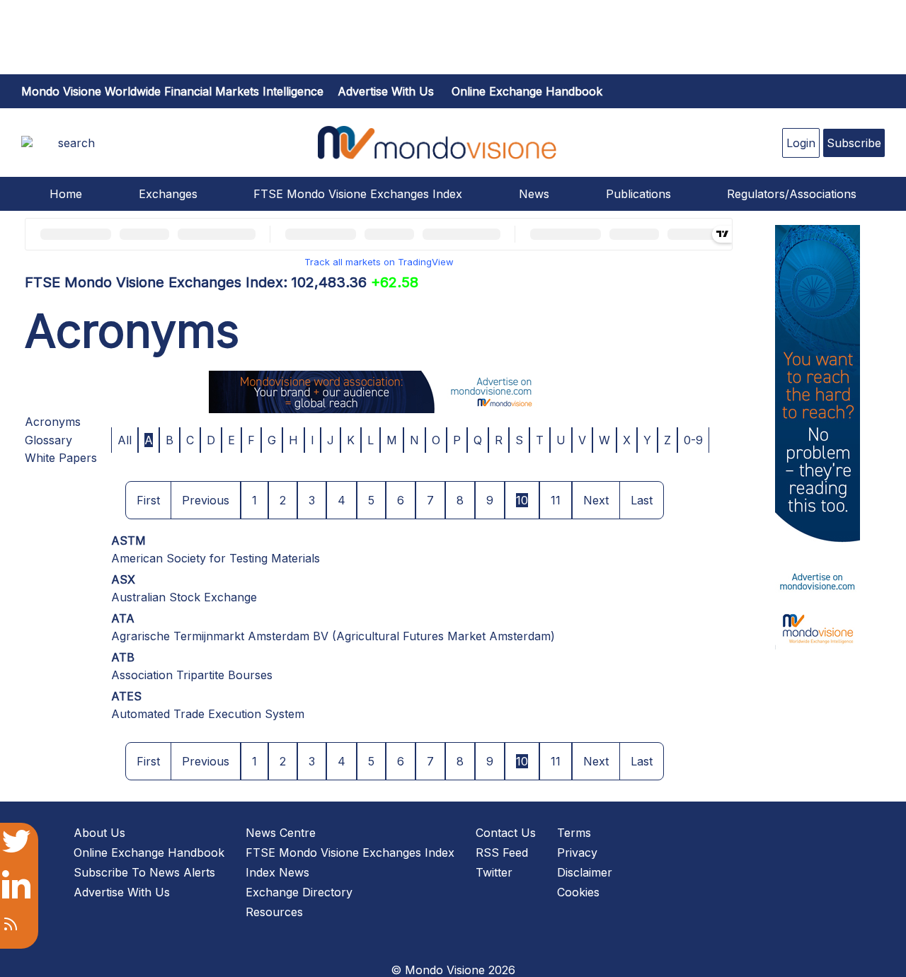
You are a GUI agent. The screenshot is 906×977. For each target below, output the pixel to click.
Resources (274, 912)
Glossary (48, 440)
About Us (99, 833)
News (534, 194)
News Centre (281, 833)
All (124, 440)
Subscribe (854, 143)
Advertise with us (386, 91)
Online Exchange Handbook (527, 91)
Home (66, 194)
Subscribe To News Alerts (144, 872)
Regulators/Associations (791, 194)
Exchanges (168, 194)
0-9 (693, 440)
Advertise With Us (122, 892)
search (76, 143)
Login (800, 143)
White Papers (61, 458)
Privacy (577, 852)
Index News (277, 872)
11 (556, 500)
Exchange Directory (299, 892)
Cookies (578, 892)
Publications (638, 194)
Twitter (494, 872)
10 (522, 500)
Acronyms (53, 422)
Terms (574, 833)
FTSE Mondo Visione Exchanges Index (357, 194)
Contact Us (506, 833)
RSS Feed (502, 852)
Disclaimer (584, 872)
